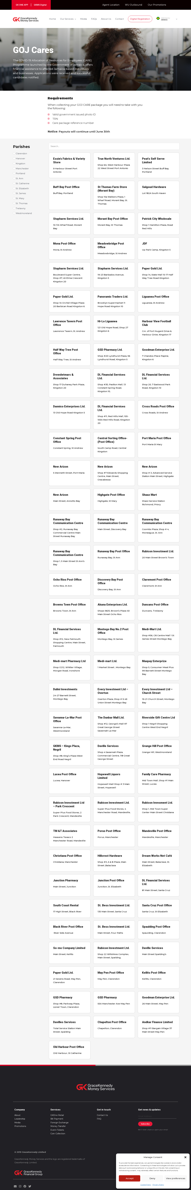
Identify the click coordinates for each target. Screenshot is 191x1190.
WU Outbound (133, 4)
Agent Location (110, 4)
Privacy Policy (158, 1185)
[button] (185, 1157)
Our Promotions (157, 4)
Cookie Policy (145, 1185)
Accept (130, 1178)
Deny (152, 1178)
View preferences (175, 1178)
